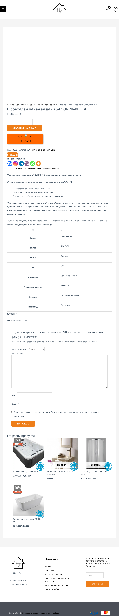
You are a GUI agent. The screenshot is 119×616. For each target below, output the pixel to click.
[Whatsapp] (32, 163)
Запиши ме (97, 584)
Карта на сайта (52, 589)
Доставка (49, 570)
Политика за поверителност (58, 578)
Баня (18, 104)
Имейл (15, 404)
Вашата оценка (19, 349)
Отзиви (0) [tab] (54, 168)
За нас (48, 566)
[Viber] (26, 163)
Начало (10, 104)
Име (14, 395)
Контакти (49, 581)
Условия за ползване (55, 574)
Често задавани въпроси (56, 585)
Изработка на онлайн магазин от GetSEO (40, 613)
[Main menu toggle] (3, 9)
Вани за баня (28, 104)
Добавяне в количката (24, 128)
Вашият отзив (18, 353)
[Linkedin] (21, 163)
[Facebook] (9, 163)
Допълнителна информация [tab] (36, 168)
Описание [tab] (17, 168)
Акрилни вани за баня (46, 104)
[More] (38, 163)
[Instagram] (15, 163)
